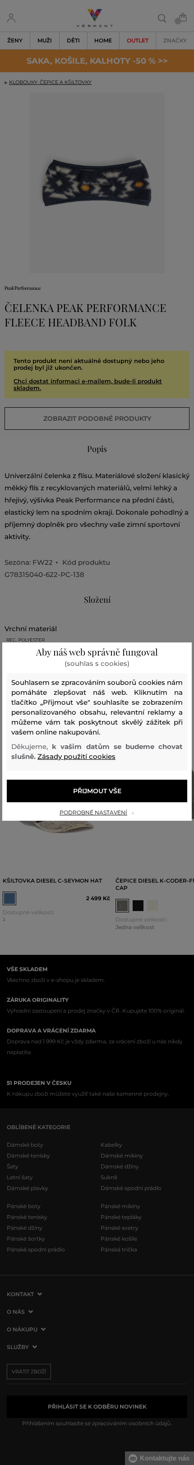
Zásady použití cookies (76, 756)
